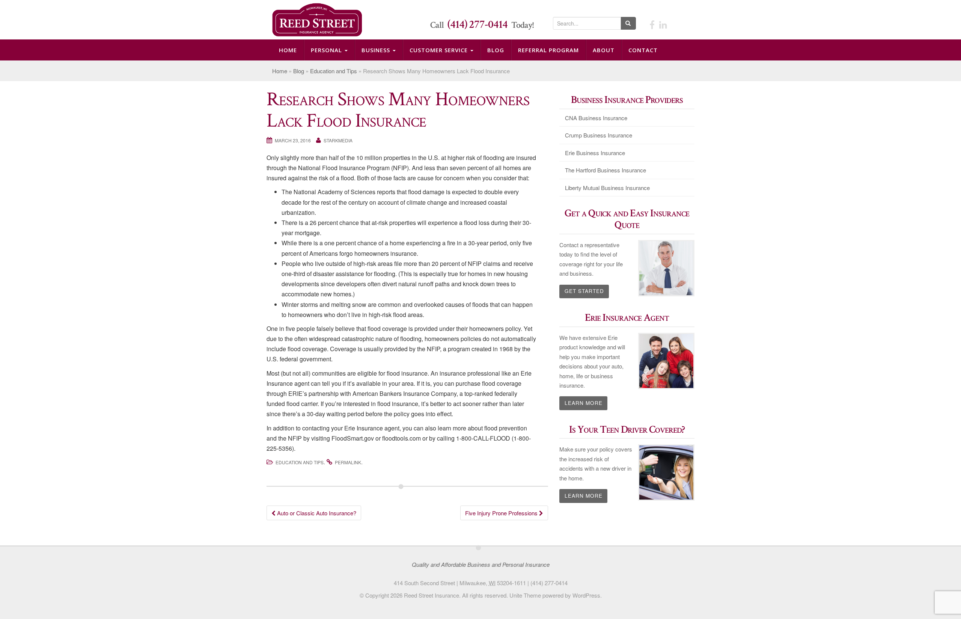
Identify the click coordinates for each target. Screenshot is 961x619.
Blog (495, 50)
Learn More (584, 402)
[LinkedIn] (663, 24)
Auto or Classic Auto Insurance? (316, 513)
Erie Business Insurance (595, 153)
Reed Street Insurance (431, 595)
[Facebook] (652, 24)
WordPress (586, 595)
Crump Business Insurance (598, 135)
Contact (643, 50)
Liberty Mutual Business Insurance (607, 188)
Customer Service (440, 50)
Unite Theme (525, 595)
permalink (348, 462)
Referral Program (548, 50)
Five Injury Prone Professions (502, 513)
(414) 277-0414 (477, 24)
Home (288, 50)
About (604, 50)
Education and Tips (333, 71)
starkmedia (338, 140)
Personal (327, 50)
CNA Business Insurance (596, 118)
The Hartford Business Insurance (605, 170)
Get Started (584, 290)
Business (377, 50)
